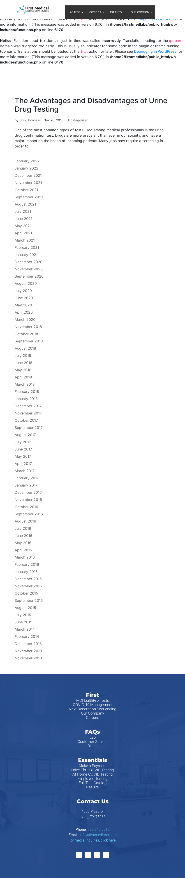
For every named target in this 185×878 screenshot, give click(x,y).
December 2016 (28, 492)
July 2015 (23, 615)
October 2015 (26, 593)
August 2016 (25, 521)
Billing (92, 746)
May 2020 (23, 305)
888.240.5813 (99, 829)
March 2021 (25, 240)
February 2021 (27, 247)
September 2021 (29, 197)
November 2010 (28, 658)
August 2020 (26, 283)
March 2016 (25, 557)
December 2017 (28, 406)
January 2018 (26, 398)
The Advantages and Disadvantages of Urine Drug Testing (91, 104)
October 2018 (26, 334)
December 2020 (28, 262)
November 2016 (28, 499)
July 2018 (23, 355)
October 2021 (26, 190)
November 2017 (28, 413)
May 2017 (23, 456)
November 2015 (28, 586)
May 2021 (23, 226)
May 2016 (23, 543)
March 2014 (25, 629)
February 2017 (27, 478)
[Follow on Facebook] (79, 855)
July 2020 (23, 290)
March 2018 (25, 384)
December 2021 (28, 175)
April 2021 (23, 233)
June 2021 (23, 218)
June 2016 (23, 535)
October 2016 (26, 507)
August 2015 (25, 607)
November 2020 (29, 269)
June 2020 (24, 298)
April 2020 (24, 312)
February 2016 (27, 564)
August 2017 (25, 434)
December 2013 (28, 643)
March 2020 (25, 319)
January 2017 (26, 485)
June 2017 (23, 449)
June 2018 (23, 362)
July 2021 (23, 211)
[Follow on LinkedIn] (97, 855)
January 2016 (26, 571)
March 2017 (25, 470)
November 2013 (28, 651)
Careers (92, 717)
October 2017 (26, 420)
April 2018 (23, 377)
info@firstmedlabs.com (98, 835)
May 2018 (23, 370)
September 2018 (29, 341)
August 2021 (25, 204)
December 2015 (28, 579)
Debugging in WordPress (155, 19)
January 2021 (26, 254)
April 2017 (23, 463)
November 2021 (28, 182)
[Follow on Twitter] (88, 855)
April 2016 (23, 550)
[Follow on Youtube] (106, 855)
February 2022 (27, 161)
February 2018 (27, 391)
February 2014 (27, 636)
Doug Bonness (30, 120)
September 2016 (29, 514)
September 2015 (29, 600)
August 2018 (25, 348)
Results (92, 787)
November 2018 (28, 326)
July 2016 (23, 528)
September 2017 (29, 427)
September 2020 (29, 276)
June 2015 (23, 622)
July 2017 (23, 442)
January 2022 (26, 168)
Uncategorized (77, 120)
